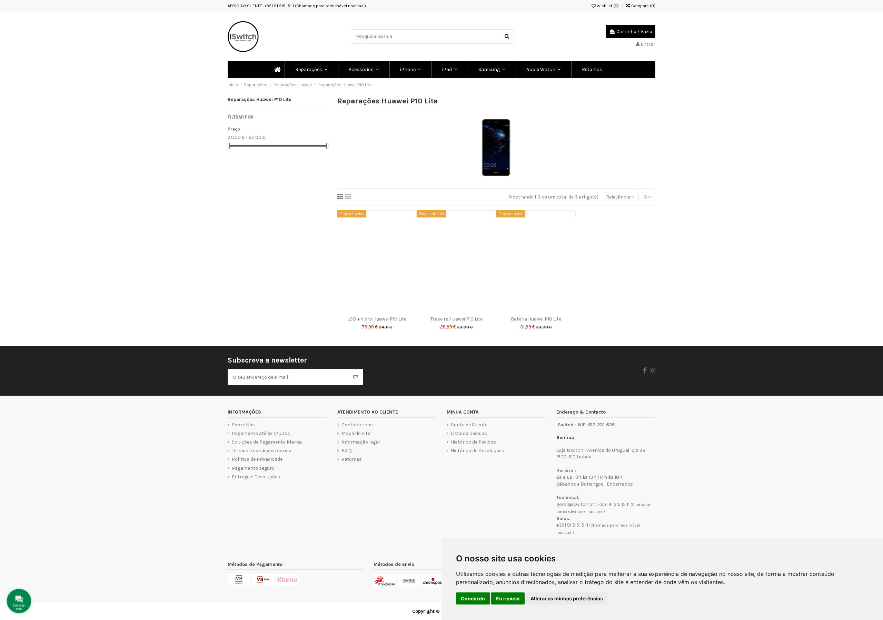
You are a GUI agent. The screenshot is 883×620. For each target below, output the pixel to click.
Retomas (351, 459)
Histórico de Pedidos (473, 442)
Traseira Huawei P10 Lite (456, 319)
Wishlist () (607, 5)
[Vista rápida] (386, 310)
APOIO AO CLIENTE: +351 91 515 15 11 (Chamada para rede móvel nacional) (297, 5)
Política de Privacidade (257, 459)
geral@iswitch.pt (575, 504)
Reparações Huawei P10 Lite (259, 99)
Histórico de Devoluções (477, 451)
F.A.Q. (347, 451)
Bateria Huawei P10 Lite (536, 319)
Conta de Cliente (469, 425)
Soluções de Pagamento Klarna (267, 442)
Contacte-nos (357, 425)
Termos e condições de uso (261, 451)
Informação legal (360, 442)
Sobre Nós (243, 425)
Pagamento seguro (253, 468)
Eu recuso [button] (508, 598)
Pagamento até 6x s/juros (261, 433)
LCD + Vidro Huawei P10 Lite (376, 319)
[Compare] (377, 310)
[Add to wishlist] (367, 310)
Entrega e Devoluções (256, 477)
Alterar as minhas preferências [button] (566, 598)
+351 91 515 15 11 (613, 504)
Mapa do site (355, 433)
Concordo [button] (473, 598)
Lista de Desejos (469, 433)
